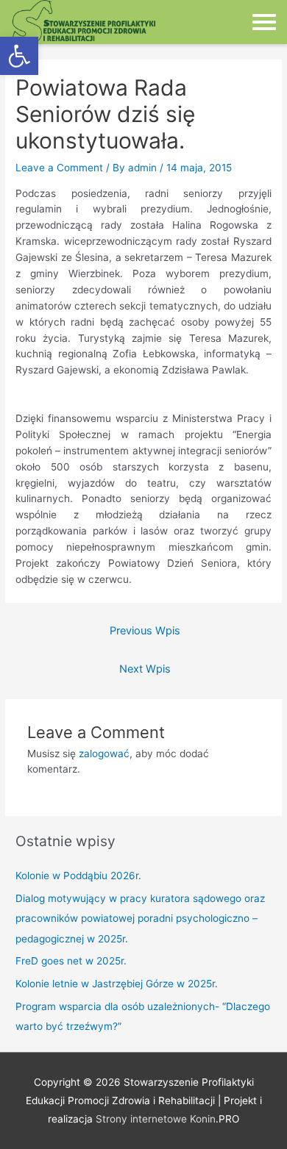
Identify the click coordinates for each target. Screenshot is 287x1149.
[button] (19, 56)
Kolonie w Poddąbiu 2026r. (78, 875)
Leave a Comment (59, 167)
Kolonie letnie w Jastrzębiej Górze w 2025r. (116, 983)
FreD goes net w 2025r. (71, 961)
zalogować (104, 753)
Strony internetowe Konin (156, 1119)
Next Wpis (145, 669)
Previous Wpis (145, 630)
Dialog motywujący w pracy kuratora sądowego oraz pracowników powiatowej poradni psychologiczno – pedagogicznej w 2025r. (140, 918)
